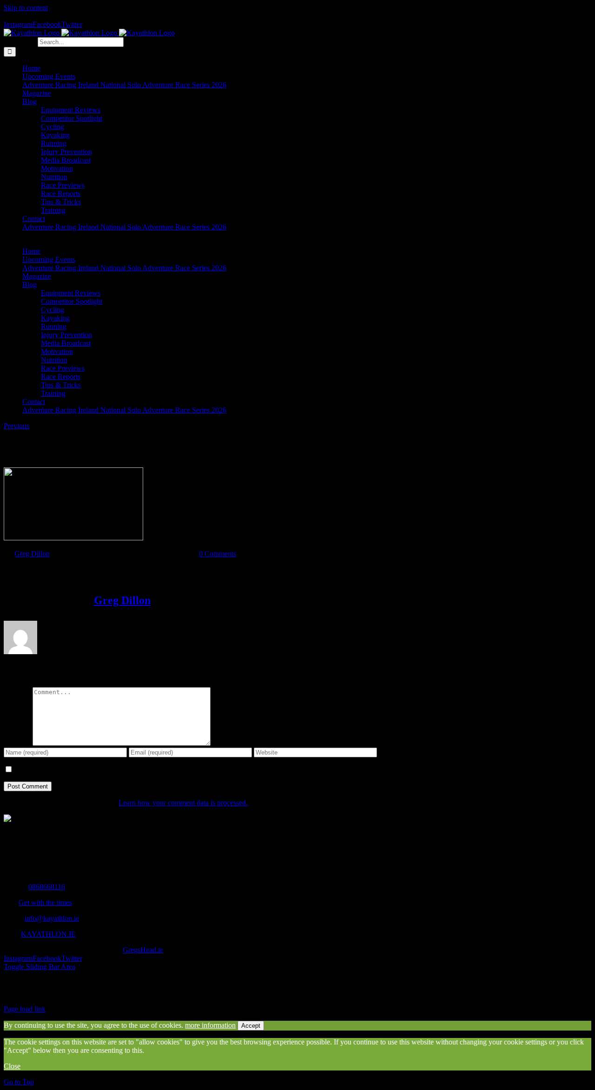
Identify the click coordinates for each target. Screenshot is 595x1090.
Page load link (25, 1009)
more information (210, 1025)
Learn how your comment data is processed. (183, 803)
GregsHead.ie (143, 950)
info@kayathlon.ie (52, 918)
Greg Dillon (32, 554)
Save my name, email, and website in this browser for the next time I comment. (128, 770)
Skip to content (26, 8)
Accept (250, 1025)
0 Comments (217, 554)
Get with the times (45, 902)
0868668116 (46, 887)
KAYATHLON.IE (48, 934)
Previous (16, 426)
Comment (18, 743)
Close (12, 1066)
